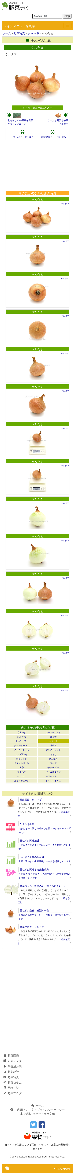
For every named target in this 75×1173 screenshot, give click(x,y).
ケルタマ (63, 123)
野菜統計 (13, 1072)
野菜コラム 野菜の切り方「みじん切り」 (43, 886)
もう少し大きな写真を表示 (37, 107)
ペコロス (21, 776)
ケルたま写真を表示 (58, 120)
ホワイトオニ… (53, 776)
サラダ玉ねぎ (21, 754)
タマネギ (33, 33)
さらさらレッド (53, 749)
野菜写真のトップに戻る (53, 137)
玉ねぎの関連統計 (29, 840)
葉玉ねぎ (21, 771)
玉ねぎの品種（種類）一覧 (34, 910)
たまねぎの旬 (27, 824)
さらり (53, 754)
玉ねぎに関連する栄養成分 (34, 869)
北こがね (21, 736)
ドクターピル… (53, 767)
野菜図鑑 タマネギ (31, 799)
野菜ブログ (15, 1093)
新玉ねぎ (53, 758)
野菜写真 (19, 33)
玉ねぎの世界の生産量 (32, 857)
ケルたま (37, 199)
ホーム (6, 33)
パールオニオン (53, 771)
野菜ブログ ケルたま (32, 927)
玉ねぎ (53, 762)
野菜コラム (15, 1082)
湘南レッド (21, 758)
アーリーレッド (53, 732)
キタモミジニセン (17, 123)
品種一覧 (13, 1088)
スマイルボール (21, 762)
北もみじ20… (21, 740)
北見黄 (53, 736)
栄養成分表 (15, 1066)
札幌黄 (53, 745)
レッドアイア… (53, 780)
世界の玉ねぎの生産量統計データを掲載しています (44, 861)
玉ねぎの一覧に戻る (23, 137)
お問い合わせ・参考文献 (39, 1114)
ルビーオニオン (21, 780)
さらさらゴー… (21, 749)
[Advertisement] (37, 165)
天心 (22, 767)
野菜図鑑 (13, 1055)
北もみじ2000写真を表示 (20, 120)
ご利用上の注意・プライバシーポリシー (39, 1110)
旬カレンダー (16, 1061)
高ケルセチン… (21, 745)
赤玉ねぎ (21, 732)
